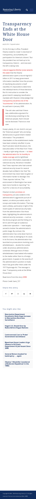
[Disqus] (18, 401)
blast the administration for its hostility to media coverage (17, 154)
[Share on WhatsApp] (18, 294)
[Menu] (30, 10)
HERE (25, 277)
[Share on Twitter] (12, 294)
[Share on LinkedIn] (24, 294)
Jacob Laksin (16, 44)
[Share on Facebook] (6, 294)
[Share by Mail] (30, 294)
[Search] (26, 10)
